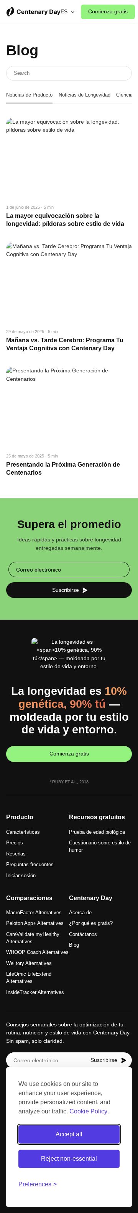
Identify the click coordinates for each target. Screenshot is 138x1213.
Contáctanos (83, 934)
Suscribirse (65, 590)
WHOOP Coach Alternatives (37, 952)
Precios (14, 843)
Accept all (69, 1134)
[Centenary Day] (33, 12)
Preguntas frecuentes (30, 864)
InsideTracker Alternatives (35, 992)
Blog (74, 945)
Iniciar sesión (21, 875)
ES (64, 11)
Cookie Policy (88, 1111)
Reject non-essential (69, 1158)
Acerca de (80, 912)
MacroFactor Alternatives (34, 912)
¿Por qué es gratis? (91, 923)
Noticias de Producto (29, 95)
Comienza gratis (108, 11)
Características (23, 832)
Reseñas (16, 854)
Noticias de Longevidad (84, 95)
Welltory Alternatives (29, 963)
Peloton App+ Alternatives (35, 923)
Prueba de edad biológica (97, 832)
